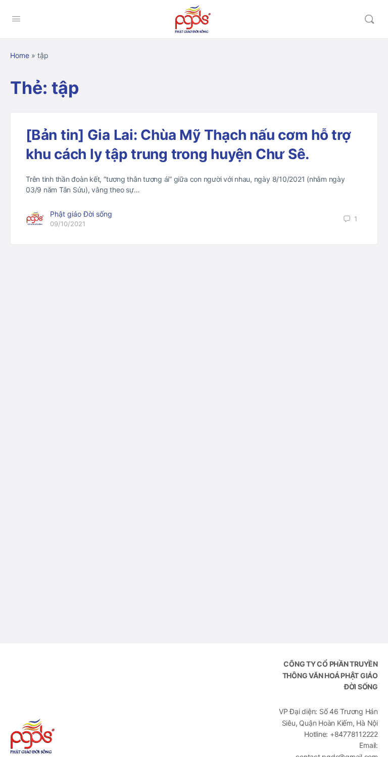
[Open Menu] (16, 18)
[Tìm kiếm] (369, 19)
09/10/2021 (67, 224)
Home (19, 55)
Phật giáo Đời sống (81, 214)
